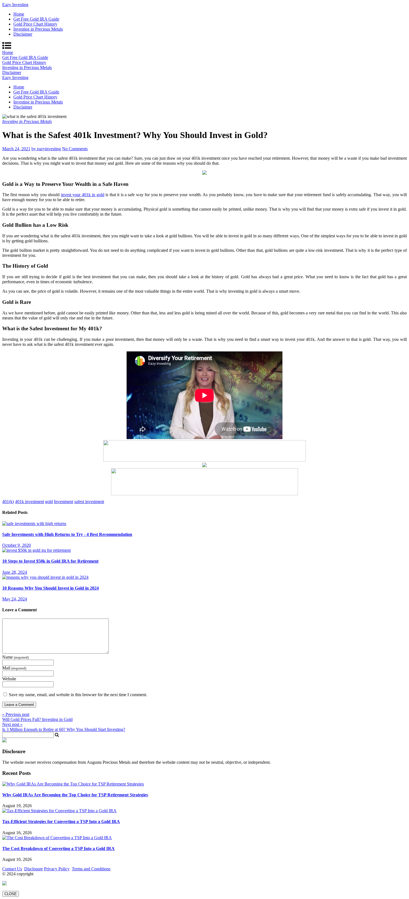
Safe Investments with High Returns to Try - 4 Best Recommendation (67, 534)
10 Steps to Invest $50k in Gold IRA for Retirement (50, 561)
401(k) (8, 501)
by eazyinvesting (46, 148)
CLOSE (10, 894)
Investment (63, 501)
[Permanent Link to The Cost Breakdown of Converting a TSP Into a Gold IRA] (57, 837)
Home (18, 14)
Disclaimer (22, 34)
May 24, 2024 (14, 599)
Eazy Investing (15, 4)
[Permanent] (34, 523)
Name (15, 657)
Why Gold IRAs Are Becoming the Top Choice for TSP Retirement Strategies (75, 794)
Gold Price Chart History (35, 24)
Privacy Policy (57, 868)
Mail (14, 668)
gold (49, 501)
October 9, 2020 (16, 545)
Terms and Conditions (91, 868)
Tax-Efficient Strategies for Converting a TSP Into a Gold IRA (61, 821)
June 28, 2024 (14, 572)
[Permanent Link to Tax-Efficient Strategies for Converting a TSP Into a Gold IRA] (59, 810)
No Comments (75, 148)
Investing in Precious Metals (38, 29)
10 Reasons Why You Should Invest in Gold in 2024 (50, 588)
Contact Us (12, 868)
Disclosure (33, 868)
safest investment (89, 501)
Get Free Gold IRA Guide (36, 19)
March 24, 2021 (16, 148)
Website (9, 678)
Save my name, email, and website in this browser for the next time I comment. (78, 694)
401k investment (29, 501)
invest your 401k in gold (82, 194)
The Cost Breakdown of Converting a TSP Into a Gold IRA (58, 848)
